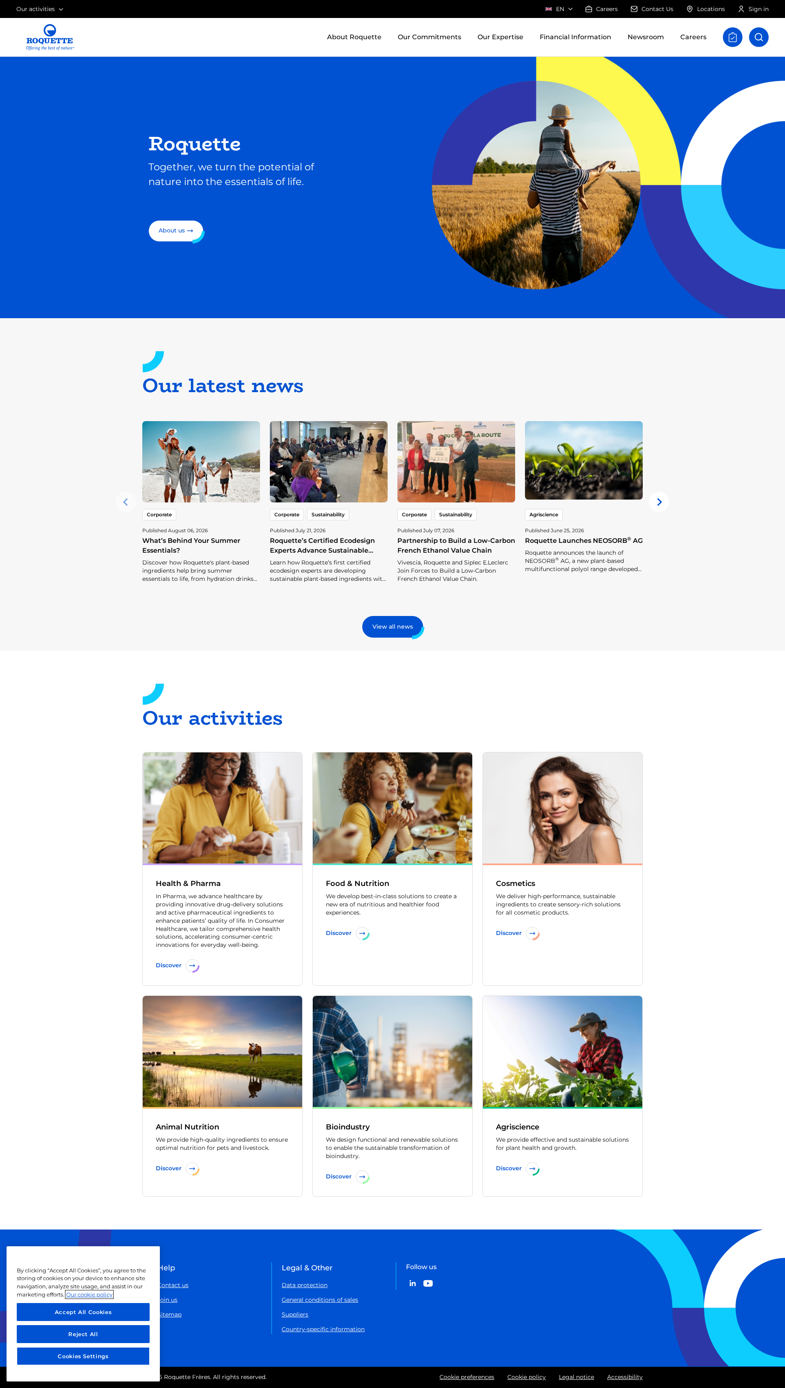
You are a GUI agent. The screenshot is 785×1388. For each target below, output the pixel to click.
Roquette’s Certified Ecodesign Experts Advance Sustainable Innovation (322, 550)
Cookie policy (526, 1377)
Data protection (304, 1285)
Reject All (83, 1334)
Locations (711, 9)
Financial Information (575, 37)
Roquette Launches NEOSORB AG (584, 540)
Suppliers (295, 1314)
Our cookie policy (89, 1294)
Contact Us (657, 9)
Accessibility (625, 1377)
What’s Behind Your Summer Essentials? (191, 545)
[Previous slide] (126, 502)
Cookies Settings (83, 1356)
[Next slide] (659, 502)
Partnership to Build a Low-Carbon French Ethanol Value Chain (456, 545)
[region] (83, 1313)
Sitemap (169, 1314)
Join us (167, 1299)
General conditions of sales (320, 1299)
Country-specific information (323, 1329)
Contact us (172, 1285)
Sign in (759, 9)
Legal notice (576, 1377)
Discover (169, 965)
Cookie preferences (467, 1377)
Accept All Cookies (83, 1312)
